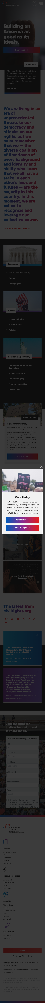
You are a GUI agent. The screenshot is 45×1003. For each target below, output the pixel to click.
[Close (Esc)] (41, 466)
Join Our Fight (21, 528)
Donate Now (21, 520)
